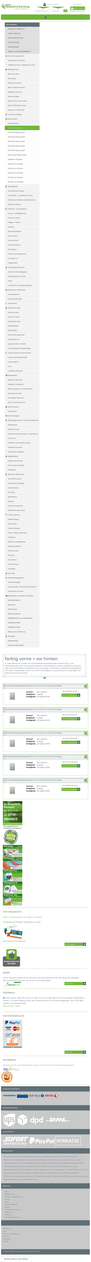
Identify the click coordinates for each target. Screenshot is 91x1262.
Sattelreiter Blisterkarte (16, 474)
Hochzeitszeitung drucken (13, 1169)
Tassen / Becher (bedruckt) (17, 533)
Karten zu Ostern (14, 317)
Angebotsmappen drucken (31, 1156)
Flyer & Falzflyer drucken (30, 1166)
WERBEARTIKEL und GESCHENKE (20, 618)
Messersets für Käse (15, 393)
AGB (4, 1231)
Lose (9, 366)
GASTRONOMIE (13, 47)
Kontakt (6, 1241)
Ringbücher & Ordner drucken (76, 1176)
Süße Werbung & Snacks (16, 510)
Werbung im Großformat (17, 632)
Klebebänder (12, 330)
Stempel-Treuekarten (15, 506)
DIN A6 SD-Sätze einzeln (16, 146)
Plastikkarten (12, 425)
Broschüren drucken (60, 1160)
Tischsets (11, 555)
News (7, 1202)
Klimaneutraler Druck (12, 1217)
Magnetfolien (12, 375)
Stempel (11, 501)
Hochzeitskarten (14, 294)
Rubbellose (12, 470)
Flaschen (11, 227)
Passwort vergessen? (78, 11)
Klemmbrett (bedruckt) (16, 335)
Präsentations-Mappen (16, 452)
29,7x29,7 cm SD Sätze (15, 182)
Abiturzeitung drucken (16, 56)
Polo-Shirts (12, 438)
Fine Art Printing (14, 218)
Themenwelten (13, 551)
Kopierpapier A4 (13, 339)
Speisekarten (12, 497)
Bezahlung (6, 1239)
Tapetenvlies (12, 524)
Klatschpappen (13, 326)
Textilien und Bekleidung (16, 542)
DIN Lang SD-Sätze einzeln (17, 155)
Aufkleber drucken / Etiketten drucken (21, 65)
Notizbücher (12, 411)
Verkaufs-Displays (14, 582)
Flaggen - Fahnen (14, 222)
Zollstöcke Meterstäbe (16, 645)
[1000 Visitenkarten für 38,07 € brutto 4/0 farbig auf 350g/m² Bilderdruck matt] (13, 931)
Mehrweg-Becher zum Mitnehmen (20, 389)
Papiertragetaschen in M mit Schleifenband (23, 420)
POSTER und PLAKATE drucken (19, 443)
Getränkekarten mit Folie (16, 276)
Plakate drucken (59, 1169)
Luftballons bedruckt (15, 371)
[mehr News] (12, 984)
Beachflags (12, 78)
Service (7, 1199)
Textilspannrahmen (14, 546)
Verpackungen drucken (25, 1176)
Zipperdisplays (13, 641)
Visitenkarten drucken (15, 591)
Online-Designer (13, 416)
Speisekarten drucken (55, 1173)
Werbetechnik (59, 1176)
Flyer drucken (13, 236)
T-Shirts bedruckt (14, 515)
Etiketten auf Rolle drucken (73, 1163)
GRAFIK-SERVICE (14, 33)
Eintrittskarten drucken (16, 191)
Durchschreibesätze (15, 128)
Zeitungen (11, 636)
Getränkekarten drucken (68, 1166)
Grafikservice (9, 1212)
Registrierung (9, 1194)
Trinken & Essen (13, 564)
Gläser (10, 281)
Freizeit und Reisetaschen (17, 254)
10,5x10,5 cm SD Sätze (15, 164)
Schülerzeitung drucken (12, 1173)
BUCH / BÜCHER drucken (17, 105)
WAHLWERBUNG (14, 600)
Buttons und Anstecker (16, 110)
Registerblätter (13, 456)
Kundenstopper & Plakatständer (19, 348)
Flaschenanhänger (14, 231)
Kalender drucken (14, 308)
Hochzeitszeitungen (15, 299)
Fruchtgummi (13, 258)
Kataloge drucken (14, 321)
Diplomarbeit (12, 119)
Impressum (7, 1228)
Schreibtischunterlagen (16, 483)
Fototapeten (12, 249)
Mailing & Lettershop (15, 380)
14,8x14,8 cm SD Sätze (15, 173)
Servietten (11, 492)
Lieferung (8, 1214)
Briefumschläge (13, 96)
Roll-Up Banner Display (16, 465)
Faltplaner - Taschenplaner (17, 209)
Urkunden (11, 573)
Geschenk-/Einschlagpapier (17, 272)
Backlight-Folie (13, 69)
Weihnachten (12, 609)
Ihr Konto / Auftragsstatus (14, 1197)
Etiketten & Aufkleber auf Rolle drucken (22, 200)
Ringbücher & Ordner (15, 461)
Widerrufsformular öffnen (16, 1259)
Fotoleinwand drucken (49, 1166)
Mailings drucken (45, 1169)
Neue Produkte (13, 407)
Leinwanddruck (13, 362)
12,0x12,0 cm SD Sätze (15, 168)
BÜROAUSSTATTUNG (15, 38)
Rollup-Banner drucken (12, 1179)
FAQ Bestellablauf (11, 1204)
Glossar (7, 1207)
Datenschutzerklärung (11, 1234)
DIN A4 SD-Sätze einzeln (16, 137)
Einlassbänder (13, 186)
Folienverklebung (14, 245)
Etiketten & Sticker (14, 204)
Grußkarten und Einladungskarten (20, 285)
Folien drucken (13, 240)
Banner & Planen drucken (67, 1156)
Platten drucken (13, 429)
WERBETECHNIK (14, 627)
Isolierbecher (12, 303)
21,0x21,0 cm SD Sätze (15, 177)
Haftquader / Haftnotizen (17, 290)
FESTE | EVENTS (13, 42)
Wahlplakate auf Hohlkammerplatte (20, 596)
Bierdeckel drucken (15, 83)
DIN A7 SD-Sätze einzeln (16, 150)
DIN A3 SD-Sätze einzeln (16, 132)
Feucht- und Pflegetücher (17, 213)
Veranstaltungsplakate (16, 578)
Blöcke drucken (9, 1160)
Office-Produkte (9, 1176)
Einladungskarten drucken (52, 1163)
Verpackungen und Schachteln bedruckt (22, 587)
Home (7, 1192)
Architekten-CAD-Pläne (16, 60)
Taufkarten (12, 537)
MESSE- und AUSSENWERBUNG (19, 51)
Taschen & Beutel (14, 528)
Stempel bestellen (71, 1173)
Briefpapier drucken (15, 92)
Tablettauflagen (13, 519)
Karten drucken (13, 312)
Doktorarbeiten (13, 123)
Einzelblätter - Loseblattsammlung (20, 195)
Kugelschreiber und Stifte (17, 344)
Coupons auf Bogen (15, 114)
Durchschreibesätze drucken (30, 1163)
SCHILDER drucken (15, 479)
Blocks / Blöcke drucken (16, 87)
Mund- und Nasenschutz (16, 402)
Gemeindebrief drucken (16, 267)
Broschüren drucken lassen (17, 101)
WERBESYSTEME (14, 623)
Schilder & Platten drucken (76, 1169)
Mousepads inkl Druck (16, 398)
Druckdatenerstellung (12, 1209)
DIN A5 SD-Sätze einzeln (16, 141)
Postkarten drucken (15, 447)
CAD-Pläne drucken (11, 1163)
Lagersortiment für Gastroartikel (19, 353)
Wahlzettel (11, 605)
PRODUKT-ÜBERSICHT (16, 29)
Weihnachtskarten (14, 614)
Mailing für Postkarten (16, 384)
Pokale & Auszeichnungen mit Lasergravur (23, 434)
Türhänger (11, 569)
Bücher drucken (75, 1160)
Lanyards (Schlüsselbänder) (17, 357)
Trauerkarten (12, 560)
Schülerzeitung (13, 488)
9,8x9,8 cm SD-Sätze (15, 159)
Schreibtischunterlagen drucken (34, 1173)
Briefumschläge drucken (42, 1160)
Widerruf (6, 1236)
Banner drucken (13, 74)
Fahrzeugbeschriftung (12, 1166)
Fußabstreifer (12, 263)
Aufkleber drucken (49, 1156)
